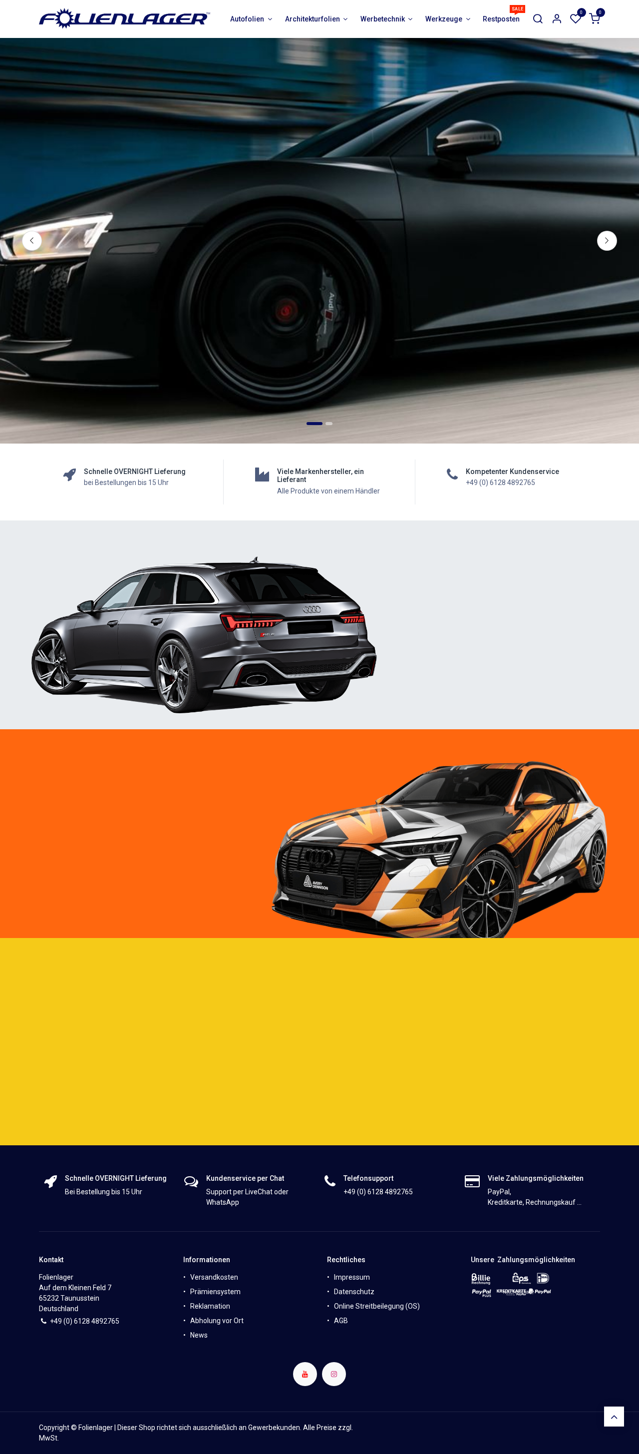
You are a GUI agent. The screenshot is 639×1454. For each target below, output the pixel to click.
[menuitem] (251, 19)
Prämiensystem (215, 1292)
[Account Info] (556, 19)
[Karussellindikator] (328, 423)
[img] (607, 241)
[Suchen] (537, 19)
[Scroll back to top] (614, 1417)
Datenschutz (354, 1292)
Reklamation (210, 1306)
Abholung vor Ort (217, 1321)
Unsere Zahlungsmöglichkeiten (523, 1260)
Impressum (352, 1277)
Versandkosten (214, 1277)
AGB (341, 1321)
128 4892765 (98, 1321)
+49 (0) (62, 1321)
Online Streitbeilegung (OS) (377, 1306)
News (199, 1335)
